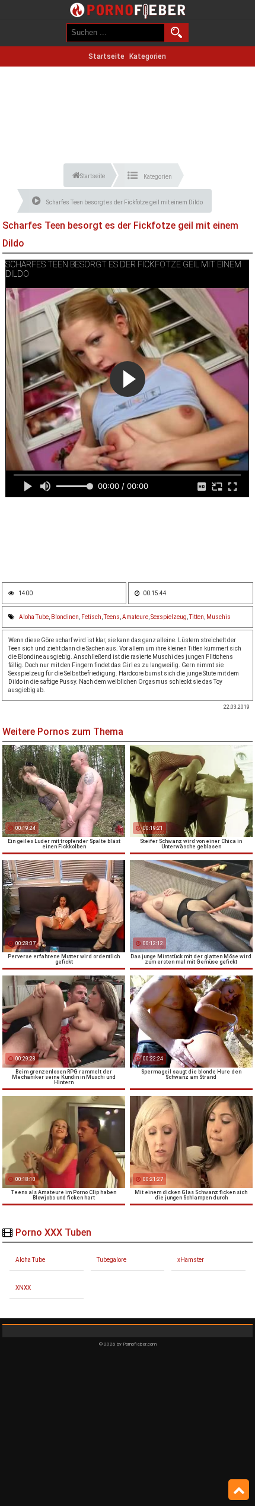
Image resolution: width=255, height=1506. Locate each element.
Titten (196, 617)
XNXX (23, 1287)
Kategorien (147, 56)
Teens (112, 617)
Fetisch (91, 617)
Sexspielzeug (169, 617)
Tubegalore (111, 1259)
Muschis (218, 617)
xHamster (190, 1259)
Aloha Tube (34, 617)
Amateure (135, 617)
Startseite (106, 56)
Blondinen (65, 617)
